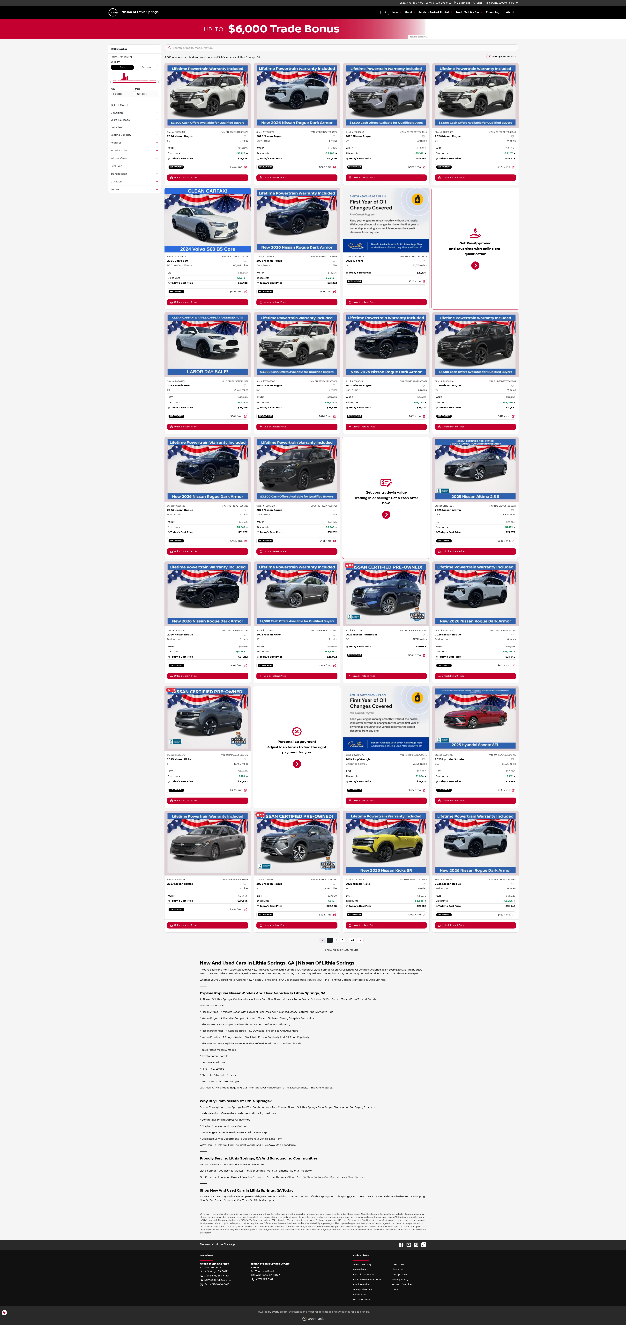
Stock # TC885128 (176, 506)
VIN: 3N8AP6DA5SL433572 (234, 755)
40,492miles (240, 265)
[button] (462, 3)
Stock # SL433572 (176, 755)
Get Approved (400, 1274)
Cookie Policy (361, 1284)
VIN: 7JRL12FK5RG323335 (235, 256)
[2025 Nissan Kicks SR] (207, 718)
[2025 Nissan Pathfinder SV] (386, 594)
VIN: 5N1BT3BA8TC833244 (413, 132)
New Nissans (361, 1269)
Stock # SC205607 (355, 630)
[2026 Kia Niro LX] (386, 220)
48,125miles (419, 763)
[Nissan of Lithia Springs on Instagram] (415, 1244)
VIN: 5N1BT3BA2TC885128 (235, 506)
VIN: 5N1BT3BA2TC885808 (324, 381)
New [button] (395, 12)
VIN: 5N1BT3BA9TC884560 (502, 879)
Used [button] (408, 12)
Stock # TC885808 (265, 381)
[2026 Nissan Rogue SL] (297, 843)
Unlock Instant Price (185, 177)
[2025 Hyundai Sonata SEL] (475, 718)
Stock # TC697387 (265, 879)
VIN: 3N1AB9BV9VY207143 (235, 879)
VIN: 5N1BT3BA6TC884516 (324, 132)
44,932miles (240, 390)
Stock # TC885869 (444, 132)
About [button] (510, 12)
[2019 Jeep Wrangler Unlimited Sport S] (386, 718)
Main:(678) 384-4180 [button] (216, 1275)
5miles (244, 888)
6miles (333, 140)
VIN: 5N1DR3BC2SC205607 (413, 630)
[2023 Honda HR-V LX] (207, 344)
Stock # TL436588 (355, 879)
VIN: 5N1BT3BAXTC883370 (235, 132)
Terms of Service (402, 1284)
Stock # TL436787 (265, 630)
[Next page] (360, 940)
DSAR (395, 1289)
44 (352, 940)
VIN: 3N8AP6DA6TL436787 (324, 630)
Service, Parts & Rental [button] (433, 12)
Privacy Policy (400, 1279)
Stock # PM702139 (176, 381)
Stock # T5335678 (355, 256)
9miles (244, 140)
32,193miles (330, 888)
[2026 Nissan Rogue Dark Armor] (297, 95)
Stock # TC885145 (265, 256)
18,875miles (509, 514)
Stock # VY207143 (176, 879)
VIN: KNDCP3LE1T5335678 (413, 256)
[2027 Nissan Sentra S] (207, 843)
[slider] (111, 82)
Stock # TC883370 (176, 132)
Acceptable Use (362, 1289)
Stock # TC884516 (265, 132)
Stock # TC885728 (265, 506)
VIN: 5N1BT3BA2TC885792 (235, 630)
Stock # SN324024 (444, 506)
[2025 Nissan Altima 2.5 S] (475, 469)
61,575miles (509, 763)
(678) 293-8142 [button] (264, 1279)
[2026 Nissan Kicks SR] (297, 594)
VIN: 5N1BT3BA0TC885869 (502, 132)
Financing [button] (492, 12)
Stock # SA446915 (444, 755)
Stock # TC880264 (444, 381)
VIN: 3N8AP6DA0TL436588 (413, 879)
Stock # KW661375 (355, 755)
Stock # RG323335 (176, 256)
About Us (397, 1269)
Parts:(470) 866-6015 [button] (216, 1284)
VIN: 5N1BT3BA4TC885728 (324, 506)
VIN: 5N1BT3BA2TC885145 (324, 256)
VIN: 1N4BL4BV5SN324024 (502, 506)
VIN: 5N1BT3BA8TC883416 (503, 630)
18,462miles (241, 763)
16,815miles (420, 265)
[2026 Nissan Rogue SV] (207, 95)
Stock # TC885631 (355, 381)
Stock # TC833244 (355, 132)
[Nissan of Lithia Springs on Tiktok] (422, 1244)
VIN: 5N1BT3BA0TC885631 (413, 381)
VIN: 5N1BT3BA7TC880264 (502, 381)
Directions (398, 1264)
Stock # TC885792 (176, 630)
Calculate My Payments (367, 1279)
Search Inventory (384, 12)
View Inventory (362, 1264)
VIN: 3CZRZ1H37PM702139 (235, 381)
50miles (422, 140)
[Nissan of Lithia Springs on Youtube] (407, 1244)
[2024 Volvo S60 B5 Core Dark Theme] (207, 220)
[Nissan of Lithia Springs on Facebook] (400, 1244)
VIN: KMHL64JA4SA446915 (502, 755)
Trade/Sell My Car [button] (467, 12)
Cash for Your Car (364, 1274)
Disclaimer (359, 1294)
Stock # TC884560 (444, 879)
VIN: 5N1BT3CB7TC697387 (324, 879)
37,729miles (419, 639)
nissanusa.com (362, 1299)
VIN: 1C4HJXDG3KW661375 (413, 755)
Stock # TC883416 (444, 630)
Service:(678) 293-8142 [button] (217, 1279)
